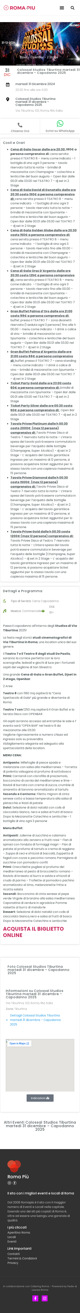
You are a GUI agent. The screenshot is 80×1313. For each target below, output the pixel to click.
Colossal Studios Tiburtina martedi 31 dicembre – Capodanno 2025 (35, 102)
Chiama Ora (20, 131)
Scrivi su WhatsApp (60, 131)
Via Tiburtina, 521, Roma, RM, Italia (39, 110)
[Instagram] (9, 1183)
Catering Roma (40, 1286)
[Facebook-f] (15, 1183)
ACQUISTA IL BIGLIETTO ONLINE (33, 932)
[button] (61, 7)
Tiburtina (20, 1009)
